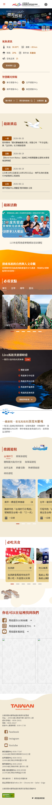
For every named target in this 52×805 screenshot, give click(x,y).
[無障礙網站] (8, 795)
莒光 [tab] (31, 288)
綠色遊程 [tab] (8, 473)
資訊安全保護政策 (20, 778)
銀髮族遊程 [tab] (21, 456)
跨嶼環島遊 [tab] (33, 467)
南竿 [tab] (22, 288)
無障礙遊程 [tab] (30, 461)
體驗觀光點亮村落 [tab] (13, 461)
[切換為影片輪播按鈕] (10, 27)
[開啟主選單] (4, 4)
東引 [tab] (4, 288)
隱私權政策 (6, 778)
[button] (48, 17)
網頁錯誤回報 (40, 798)
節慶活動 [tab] (20, 467)
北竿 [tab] (13, 288)
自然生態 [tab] (8, 467)
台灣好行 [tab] (8, 456)
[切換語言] (46, 4)
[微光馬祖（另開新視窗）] (26, 20)
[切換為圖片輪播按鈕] (4, 27)
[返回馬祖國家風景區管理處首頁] (26, 4)
